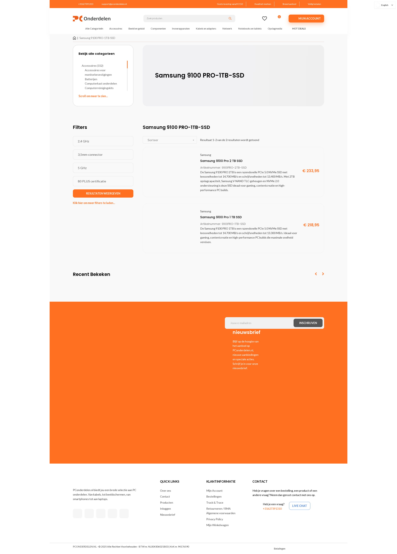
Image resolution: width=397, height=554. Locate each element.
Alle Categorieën (94, 28)
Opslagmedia (275, 28)
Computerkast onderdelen (101, 83)
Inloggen (165, 508)
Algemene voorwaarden (220, 513)
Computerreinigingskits (99, 88)
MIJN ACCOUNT (310, 18)
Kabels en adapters (206, 28)
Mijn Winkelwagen (217, 525)
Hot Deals (299, 28)
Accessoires (115, 28)
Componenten (158, 28)
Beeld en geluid (136, 28)
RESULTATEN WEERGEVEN (103, 193)
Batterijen (91, 79)
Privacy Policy (214, 519)
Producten (166, 502)
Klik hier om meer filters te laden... (94, 203)
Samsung (205, 154)
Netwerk (227, 28)
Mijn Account (214, 490)
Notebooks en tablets (250, 28)
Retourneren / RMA (218, 508)
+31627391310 (272, 508)
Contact (165, 496)
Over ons (165, 490)
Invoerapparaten (181, 28)
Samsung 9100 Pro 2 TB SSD (221, 161)
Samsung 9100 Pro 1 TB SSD (221, 217)
